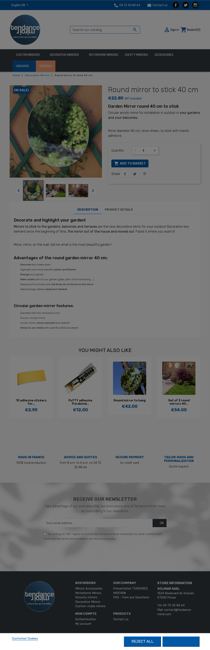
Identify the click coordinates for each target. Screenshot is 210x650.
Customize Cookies (25, 638)
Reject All (142, 641)
